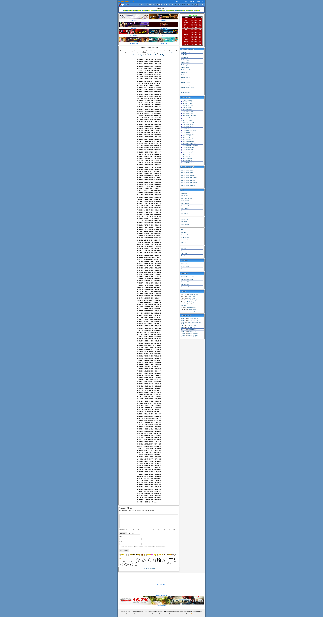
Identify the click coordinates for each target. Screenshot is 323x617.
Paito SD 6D (156, 4)
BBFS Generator (185, 230)
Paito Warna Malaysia (188, 141)
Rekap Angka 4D (185, 205)
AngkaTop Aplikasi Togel (126, 1)
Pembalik (183, 248)
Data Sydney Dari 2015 (188, 124)
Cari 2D (183, 255)
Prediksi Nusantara (186, 80)
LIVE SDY (178, 1)
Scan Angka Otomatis (186, 198)
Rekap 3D (200, 4)
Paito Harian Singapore (188, 149)
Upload (147, 529)
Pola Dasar (184, 221)
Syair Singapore (185, 266)
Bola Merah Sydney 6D (188, 154)
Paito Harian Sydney (188, 151)
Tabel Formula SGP (188, 100)
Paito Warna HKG (187, 120)
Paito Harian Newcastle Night (156, 55)
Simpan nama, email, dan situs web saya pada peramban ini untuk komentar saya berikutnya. (143, 546)
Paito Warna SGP (187, 109)
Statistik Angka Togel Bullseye (188, 185)
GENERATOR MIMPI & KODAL (149, 570)
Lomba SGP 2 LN (185, 52)
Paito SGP (177, 4)
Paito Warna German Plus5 (189, 143)
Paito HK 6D (149, 4)
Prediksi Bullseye (185, 75)
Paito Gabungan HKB (188, 160)
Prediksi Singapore (185, 59)
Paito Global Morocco (188, 162)
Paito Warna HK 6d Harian (189, 119)
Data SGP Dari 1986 (188, 105)
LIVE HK (192, 1)
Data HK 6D (164, 4)
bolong (182, 327)
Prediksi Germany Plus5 (187, 85)
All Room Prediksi (185, 92)
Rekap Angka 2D (185, 200)
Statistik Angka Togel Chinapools (189, 177)
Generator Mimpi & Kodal (187, 276)
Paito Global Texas (187, 158)
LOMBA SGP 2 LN (193, 320)
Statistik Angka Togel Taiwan (188, 180)
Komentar (122, 512)
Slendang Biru (184, 337)
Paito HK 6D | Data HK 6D (189, 117)
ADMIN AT (183, 318)
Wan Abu (183, 331)
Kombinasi (183, 232)
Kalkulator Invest (185, 250)
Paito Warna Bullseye (188, 138)
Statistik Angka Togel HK (187, 172)
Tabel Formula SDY (187, 104)
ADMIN (182, 322)
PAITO (183, 4)
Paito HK (171, 4)
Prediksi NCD (184, 90)
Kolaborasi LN (184, 240)
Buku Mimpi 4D (185, 286)
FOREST (183, 333)
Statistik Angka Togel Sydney (188, 175)
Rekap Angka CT (185, 208)
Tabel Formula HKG (188, 102)
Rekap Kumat (184, 210)
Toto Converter (184, 213)
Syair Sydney (184, 263)
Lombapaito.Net (192, 613)
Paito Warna (141, 4)
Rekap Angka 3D (185, 203)
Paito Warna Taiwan (188, 136)
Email (121, 541)
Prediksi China (184, 72)
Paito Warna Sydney (188, 132)
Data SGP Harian (187, 107)
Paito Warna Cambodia (188, 134)
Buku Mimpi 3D (185, 284)
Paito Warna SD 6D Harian (189, 130)
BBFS (188, 4)
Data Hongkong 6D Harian (189, 115)
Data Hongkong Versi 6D (189, 113)
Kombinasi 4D (184, 235)
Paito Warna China (187, 139)
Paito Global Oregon (188, 156)
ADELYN (183, 329)
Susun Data (184, 253)
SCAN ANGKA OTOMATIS (148, 568)
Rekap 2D (194, 4)
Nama (121, 536)
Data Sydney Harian (188, 126)
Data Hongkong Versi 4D (189, 111)
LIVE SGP (185, 1)
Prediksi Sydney (185, 65)
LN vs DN (183, 242)
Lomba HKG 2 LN (185, 54)
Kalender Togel (185, 219)
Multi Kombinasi (185, 237)
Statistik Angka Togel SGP (187, 170)
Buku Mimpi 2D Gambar (187, 279)
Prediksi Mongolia (185, 77)
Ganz (182, 325)
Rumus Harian (184, 195)
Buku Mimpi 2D (185, 281)
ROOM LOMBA (200, 1)
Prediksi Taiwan (185, 67)
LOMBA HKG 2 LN (193, 318)
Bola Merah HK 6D (187, 153)
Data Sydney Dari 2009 (188, 122)
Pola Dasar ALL (185, 224)
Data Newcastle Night (149, 47)
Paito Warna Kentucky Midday (190, 145)
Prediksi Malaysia (185, 82)
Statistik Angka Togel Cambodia (189, 182)
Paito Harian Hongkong (188, 147)
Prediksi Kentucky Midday (187, 87)
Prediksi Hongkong (185, 62)
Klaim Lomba (184, 57)
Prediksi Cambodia (185, 70)
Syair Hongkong (185, 268)
